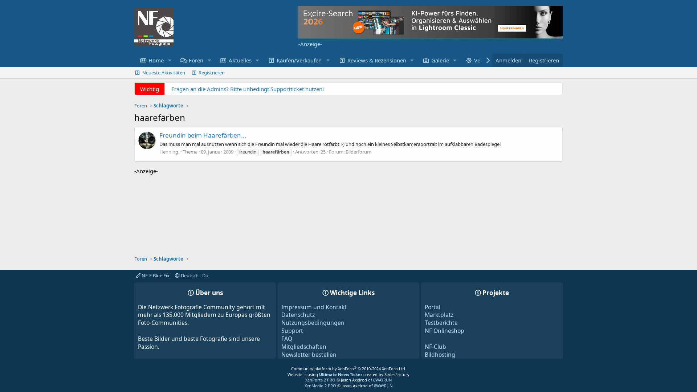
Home (156, 60)
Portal (432, 307)
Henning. (169, 151)
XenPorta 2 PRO (320, 380)
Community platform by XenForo (348, 368)
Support (292, 331)
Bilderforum (358, 151)
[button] (169, 60)
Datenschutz (298, 315)
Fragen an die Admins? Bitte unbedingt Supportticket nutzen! (247, 89)
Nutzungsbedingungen (313, 323)
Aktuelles (240, 60)
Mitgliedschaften (303, 347)
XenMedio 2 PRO (320, 385)
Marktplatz (439, 315)
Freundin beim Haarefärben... (202, 135)
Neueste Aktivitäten (163, 72)
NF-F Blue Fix (155, 275)
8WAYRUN (382, 380)
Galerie (440, 60)
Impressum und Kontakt (314, 307)
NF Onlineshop (444, 331)
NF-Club (435, 347)
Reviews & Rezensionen (376, 60)
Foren (196, 60)
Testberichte (441, 323)
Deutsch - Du (194, 275)
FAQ (286, 339)
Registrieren (212, 72)
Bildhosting (440, 355)
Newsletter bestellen (309, 355)
